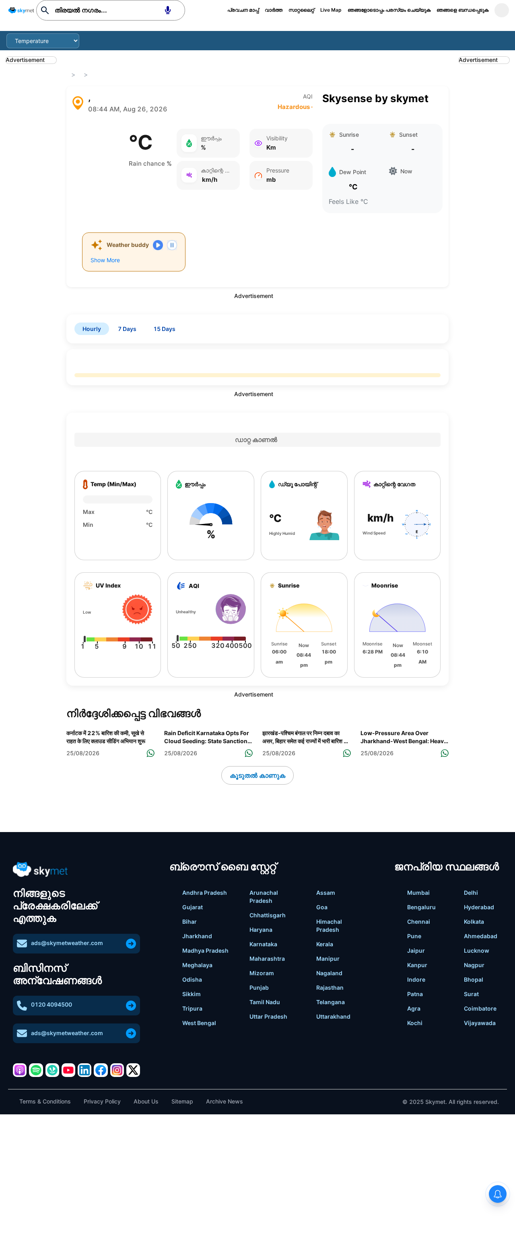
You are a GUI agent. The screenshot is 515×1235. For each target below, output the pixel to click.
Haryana (260, 929)
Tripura (192, 1008)
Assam (325, 892)
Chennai (418, 921)
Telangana (330, 1002)
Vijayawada (480, 1022)
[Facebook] (100, 1070)
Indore (416, 979)
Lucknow (476, 950)
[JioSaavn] (52, 1070)
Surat (471, 993)
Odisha (192, 979)
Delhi (471, 892)
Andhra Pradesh (204, 892)
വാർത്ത (273, 10)
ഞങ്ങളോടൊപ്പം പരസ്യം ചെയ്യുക (389, 10)
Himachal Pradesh (329, 925)
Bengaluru (421, 907)
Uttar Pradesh (268, 1016)
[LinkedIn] (84, 1070)
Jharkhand (197, 936)
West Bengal (199, 1022)
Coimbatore (480, 1008)
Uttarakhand (333, 1016)
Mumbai (418, 892)
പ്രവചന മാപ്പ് (243, 10)
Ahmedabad (480, 936)
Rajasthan (330, 987)
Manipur (328, 958)
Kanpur (417, 965)
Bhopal (473, 979)
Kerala (324, 944)
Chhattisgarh (267, 915)
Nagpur (474, 965)
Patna (415, 993)
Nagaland (329, 973)
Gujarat (192, 907)
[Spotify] (36, 1070)
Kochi (414, 1022)
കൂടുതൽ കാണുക (257, 775)
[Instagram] (117, 1070)
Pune (414, 936)
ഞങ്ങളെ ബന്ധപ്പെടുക (462, 10)
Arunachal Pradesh (263, 896)
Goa (322, 907)
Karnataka (263, 944)
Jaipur (416, 950)
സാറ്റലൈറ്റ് (301, 10)
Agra (413, 1008)
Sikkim (191, 993)
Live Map (331, 10)
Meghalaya (197, 965)
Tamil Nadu (264, 1002)
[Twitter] (133, 1070)
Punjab (259, 987)
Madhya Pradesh (205, 950)
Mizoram (261, 973)
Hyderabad (479, 907)
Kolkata (474, 921)
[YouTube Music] (68, 1070)
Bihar (189, 921)
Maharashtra (267, 958)
